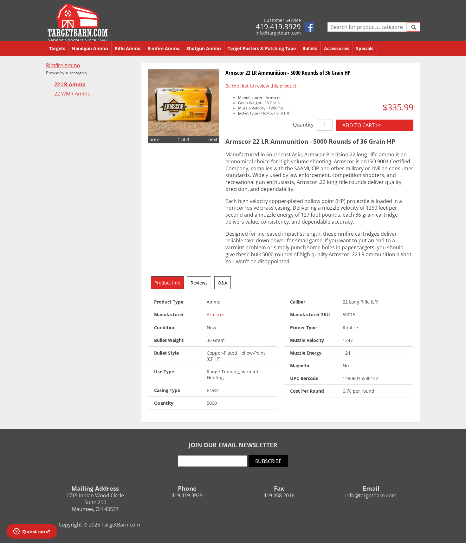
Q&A (222, 283)
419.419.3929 (278, 26)
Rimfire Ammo (163, 48)
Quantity (303, 124)
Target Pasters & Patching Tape (262, 48)
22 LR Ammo (70, 84)
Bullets (309, 48)
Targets (57, 48)
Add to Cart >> (362, 125)
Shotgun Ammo (203, 48)
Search (413, 27)
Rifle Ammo (128, 48)
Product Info (167, 283)
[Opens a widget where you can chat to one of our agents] (31, 532)
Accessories (336, 48)
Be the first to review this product (260, 86)
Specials (364, 48)
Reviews (199, 283)
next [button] (212, 139)
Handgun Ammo (90, 48)
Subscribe (268, 461)
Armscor (215, 314)
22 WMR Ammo (72, 93)
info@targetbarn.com (278, 33)
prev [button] (154, 139)
